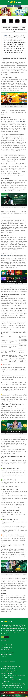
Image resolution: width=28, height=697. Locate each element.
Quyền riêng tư (5, 649)
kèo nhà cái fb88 (13, 685)
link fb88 (13, 687)
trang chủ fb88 (19, 687)
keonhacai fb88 (6, 687)
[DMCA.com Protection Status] (5, 637)
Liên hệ (4, 656)
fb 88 (7, 685)
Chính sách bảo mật (7, 645)
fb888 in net (17, 666)
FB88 (2, 625)
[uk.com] (14, 2)
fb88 (18, 684)
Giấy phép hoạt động (7, 654)
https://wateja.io (10, 608)
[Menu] (2, 2)
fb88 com (20, 685)
